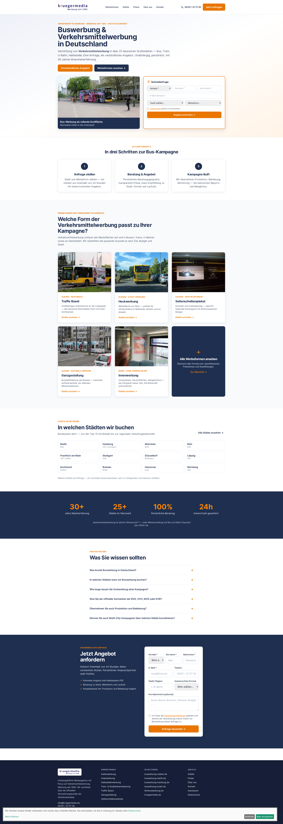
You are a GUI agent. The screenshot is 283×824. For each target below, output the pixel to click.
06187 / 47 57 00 (193, 7)
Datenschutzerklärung (175, 715)
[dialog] (140, 814)
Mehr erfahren (12, 816)
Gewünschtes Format (185, 681)
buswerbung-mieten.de (155, 774)
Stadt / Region (156, 681)
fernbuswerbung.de (153, 790)
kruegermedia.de (152, 794)
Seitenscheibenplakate (112, 799)
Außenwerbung (108, 774)
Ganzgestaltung (108, 794)
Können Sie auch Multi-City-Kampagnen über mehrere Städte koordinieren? (141, 618)
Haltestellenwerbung (111, 782)
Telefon (178, 667)
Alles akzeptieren (265, 816)
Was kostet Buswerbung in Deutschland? (141, 570)
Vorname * (171, 654)
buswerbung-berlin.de (155, 778)
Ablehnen (249, 816)
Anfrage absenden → (174, 728)
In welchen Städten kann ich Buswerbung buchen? (141, 579)
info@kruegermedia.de (69, 803)
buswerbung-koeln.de (155, 786)
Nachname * (189, 654)
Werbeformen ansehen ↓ (111, 68)
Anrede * (153, 654)
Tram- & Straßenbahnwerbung (115, 786)
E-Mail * (153, 667)
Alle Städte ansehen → (210, 432)
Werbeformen (112, 7)
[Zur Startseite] (73, 7)
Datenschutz (155, 108)
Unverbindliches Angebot (75, 68)
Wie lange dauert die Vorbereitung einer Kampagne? (141, 589)
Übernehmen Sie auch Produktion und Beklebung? (141, 608)
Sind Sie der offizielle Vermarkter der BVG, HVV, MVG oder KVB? (141, 599)
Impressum (193, 790)
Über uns (147, 7)
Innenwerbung (108, 778)
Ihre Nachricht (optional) (161, 694)
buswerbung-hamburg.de (156, 782)
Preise (136, 7)
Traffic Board (107, 790)
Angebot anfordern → (184, 115)
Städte (126, 7)
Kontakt (160, 7)
